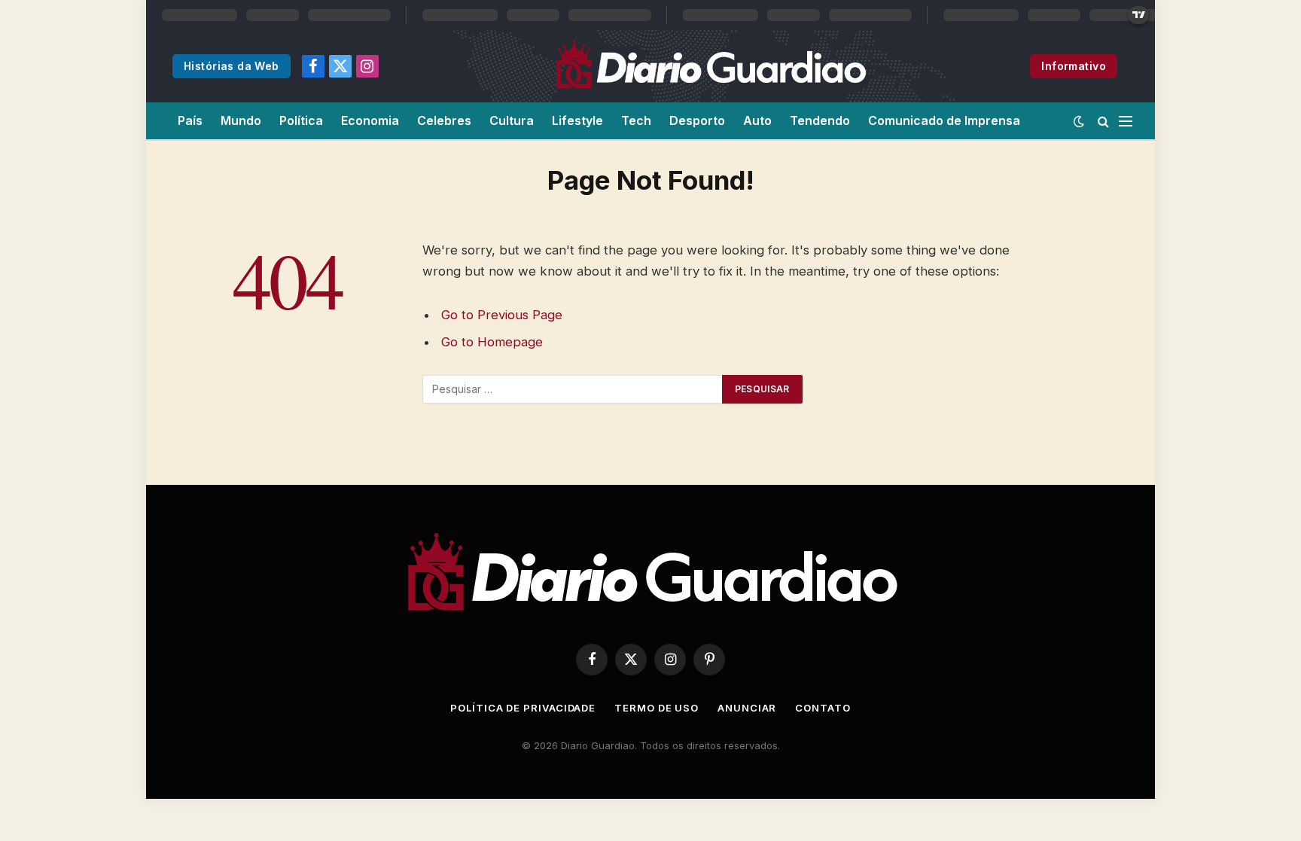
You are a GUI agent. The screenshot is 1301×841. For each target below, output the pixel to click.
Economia (370, 120)
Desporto (697, 120)
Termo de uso (656, 708)
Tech (636, 120)
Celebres (444, 120)
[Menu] (1125, 121)
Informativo (1073, 65)
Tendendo (820, 120)
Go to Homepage (492, 341)
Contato (822, 708)
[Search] (1103, 121)
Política (301, 120)
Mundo (241, 120)
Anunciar (747, 708)
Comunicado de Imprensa (944, 120)
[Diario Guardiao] (710, 66)
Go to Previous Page (501, 314)
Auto (757, 120)
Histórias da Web (231, 65)
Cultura (511, 120)
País (190, 120)
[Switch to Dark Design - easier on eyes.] (1079, 121)
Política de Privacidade (523, 708)
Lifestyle (577, 120)
